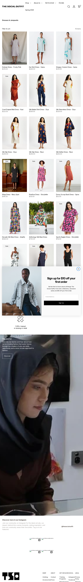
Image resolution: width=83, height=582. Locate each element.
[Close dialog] (78, 269)
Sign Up (61, 303)
